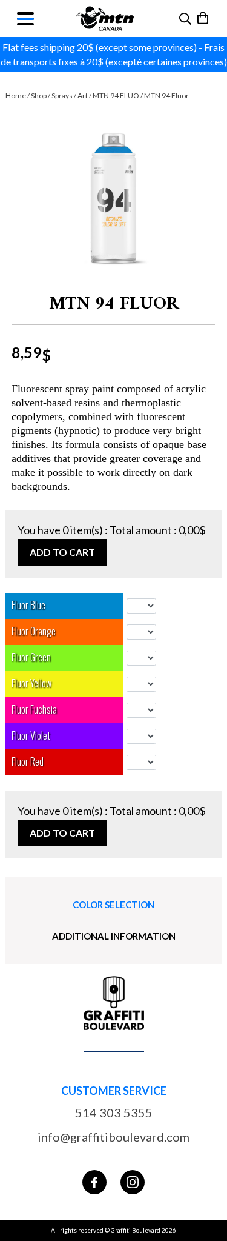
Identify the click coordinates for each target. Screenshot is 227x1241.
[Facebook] (94, 1182)
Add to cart (62, 552)
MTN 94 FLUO (116, 95)
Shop (39, 95)
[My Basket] (203, 18)
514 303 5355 (114, 1112)
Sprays (62, 95)
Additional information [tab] (114, 936)
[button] (113, 200)
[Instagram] (132, 1182)
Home (15, 95)
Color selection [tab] (113, 904)
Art (82, 95)
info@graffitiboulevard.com (113, 1136)
